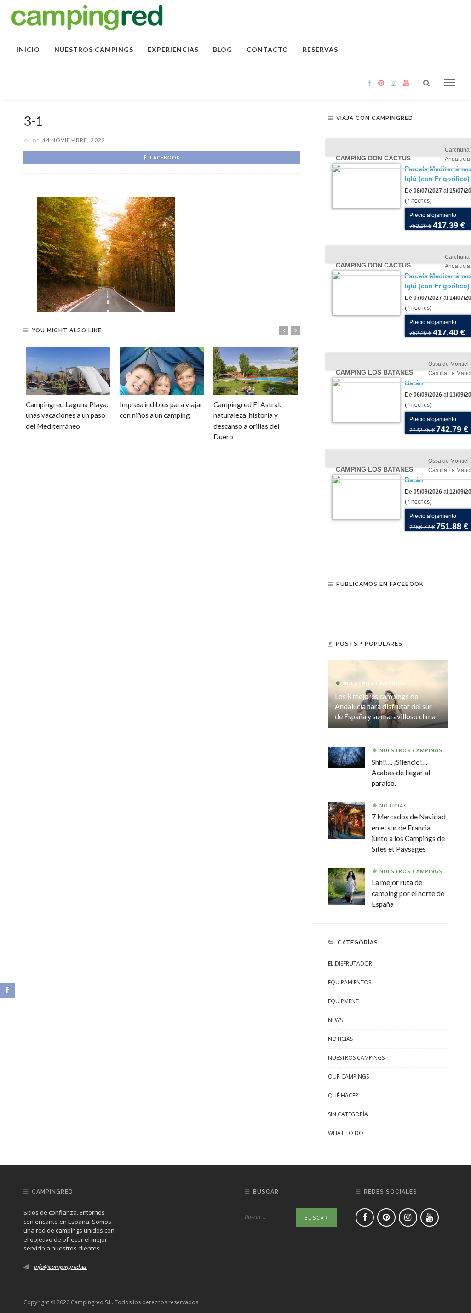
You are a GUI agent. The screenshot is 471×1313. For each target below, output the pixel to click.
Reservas (320, 49)
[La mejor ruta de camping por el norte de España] (346, 885)
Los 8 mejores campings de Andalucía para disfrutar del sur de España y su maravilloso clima (385, 706)
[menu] (449, 82)
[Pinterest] (381, 82)
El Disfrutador (350, 963)
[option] (68, 389)
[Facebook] (369, 82)
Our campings (348, 1076)
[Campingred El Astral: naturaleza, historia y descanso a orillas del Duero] (255, 371)
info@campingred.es (60, 1266)
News (335, 1020)
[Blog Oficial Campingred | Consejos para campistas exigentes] (87, 15)
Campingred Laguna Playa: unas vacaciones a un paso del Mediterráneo (67, 415)
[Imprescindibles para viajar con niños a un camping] (162, 371)
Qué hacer (343, 1095)
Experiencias (173, 49)
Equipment (343, 1001)
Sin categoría (348, 1114)
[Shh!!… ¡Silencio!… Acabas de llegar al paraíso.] (346, 757)
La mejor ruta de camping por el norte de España (408, 893)
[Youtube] (406, 82)
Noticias (393, 805)
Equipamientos (349, 982)
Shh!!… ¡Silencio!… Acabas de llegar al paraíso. (401, 772)
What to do (345, 1133)
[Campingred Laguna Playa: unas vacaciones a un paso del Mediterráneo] (68, 371)
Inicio (28, 49)
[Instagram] (393, 82)
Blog (222, 49)
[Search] (426, 82)
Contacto (267, 49)
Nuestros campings (93, 49)
